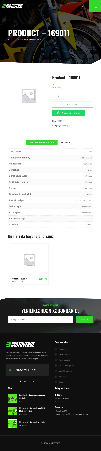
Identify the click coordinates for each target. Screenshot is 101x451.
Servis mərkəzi (65, 354)
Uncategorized (20, 39)
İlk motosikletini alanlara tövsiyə (32, 422)
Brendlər (62, 376)
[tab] (42, 142)
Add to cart (72, 104)
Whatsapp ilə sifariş (70, 113)
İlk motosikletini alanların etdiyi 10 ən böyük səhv (32, 409)
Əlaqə (61, 382)
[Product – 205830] (29, 259)
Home (10, 39)
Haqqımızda (63, 349)
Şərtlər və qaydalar (66, 365)
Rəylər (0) (66, 142)
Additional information (42, 142)
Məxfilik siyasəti (65, 371)
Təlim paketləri (65, 360)
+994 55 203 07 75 (24, 370)
